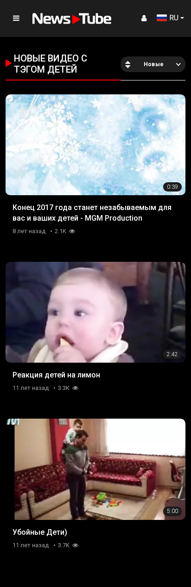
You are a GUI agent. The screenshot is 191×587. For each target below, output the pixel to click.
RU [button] (173, 17)
